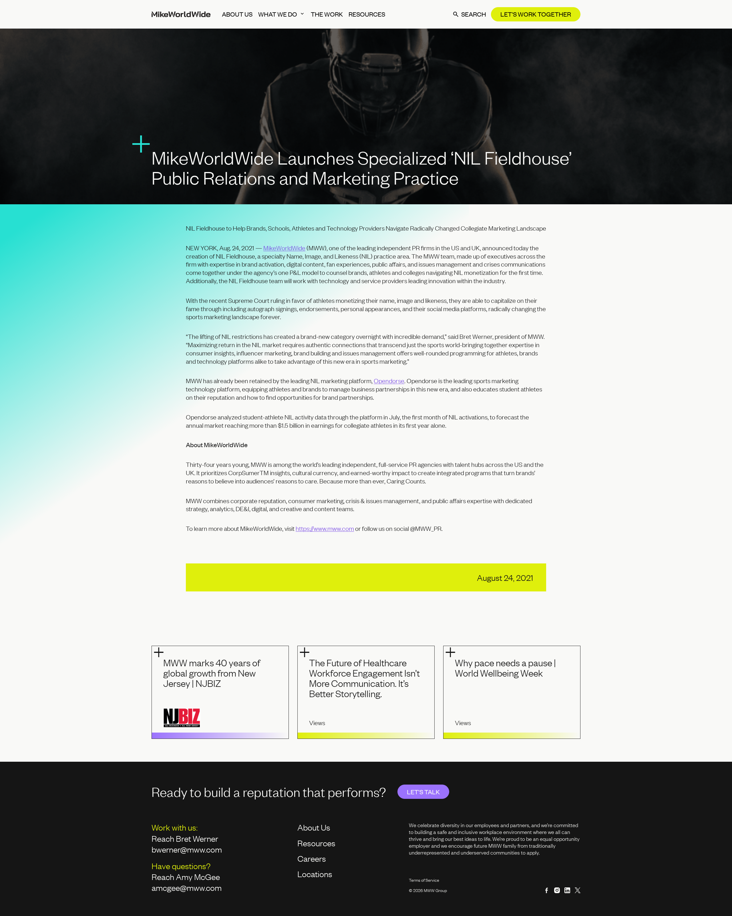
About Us (313, 827)
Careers (311, 858)
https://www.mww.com (325, 528)
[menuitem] (237, 14)
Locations (314, 873)
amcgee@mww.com (187, 887)
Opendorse (389, 381)
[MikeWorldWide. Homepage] (181, 14)
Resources (316, 842)
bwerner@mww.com (188, 849)
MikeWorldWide (284, 248)
